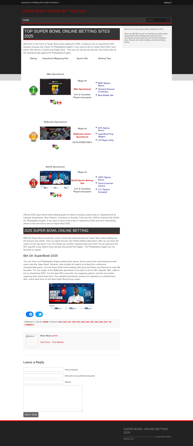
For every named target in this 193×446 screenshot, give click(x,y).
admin (45, 322)
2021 (87, 322)
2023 (96, 322)
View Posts (45, 342)
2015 (60, 322)
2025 (101, 322)
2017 (69, 322)
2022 (92, 322)
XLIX (105, 322)
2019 (78, 322)
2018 (74, 322)
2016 (65, 322)
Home (167, 2)
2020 (83, 322)
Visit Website (58, 342)
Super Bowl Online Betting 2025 (54, 11)
